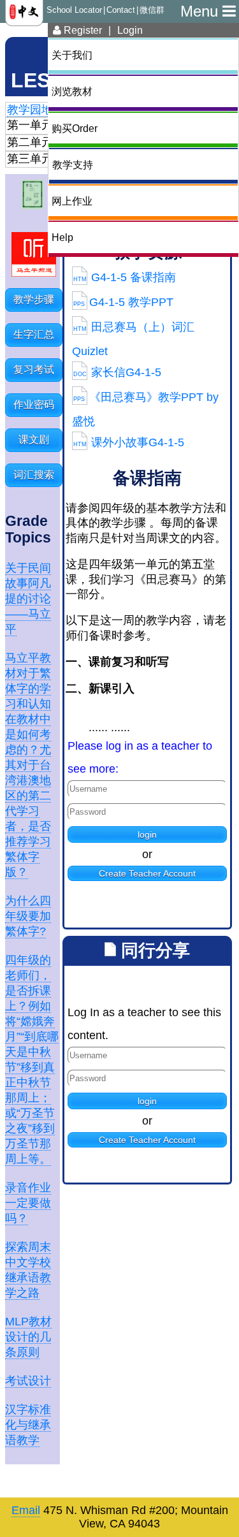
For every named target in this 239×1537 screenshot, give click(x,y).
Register (81, 30)
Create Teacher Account (147, 873)
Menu (201, 11)
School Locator (74, 10)
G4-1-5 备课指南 (124, 277)
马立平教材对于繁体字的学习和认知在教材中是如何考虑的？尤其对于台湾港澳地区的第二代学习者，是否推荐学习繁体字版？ (28, 765)
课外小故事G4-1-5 (128, 442)
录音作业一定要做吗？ (28, 1203)
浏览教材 (72, 91)
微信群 (152, 10)
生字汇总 (33, 334)
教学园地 (30, 109)
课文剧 (33, 439)
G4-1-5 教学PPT (123, 302)
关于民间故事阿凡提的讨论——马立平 (28, 599)
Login (130, 30)
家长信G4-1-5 (117, 372)
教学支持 (72, 164)
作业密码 (33, 404)
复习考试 (33, 369)
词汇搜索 (33, 474)
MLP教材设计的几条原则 (28, 1337)
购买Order (75, 128)
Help (62, 237)
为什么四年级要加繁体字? (28, 916)
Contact (120, 10)
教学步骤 (33, 299)
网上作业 (72, 201)
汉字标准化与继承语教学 (28, 1424)
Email (25, 1510)
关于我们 (72, 55)
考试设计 (28, 1380)
